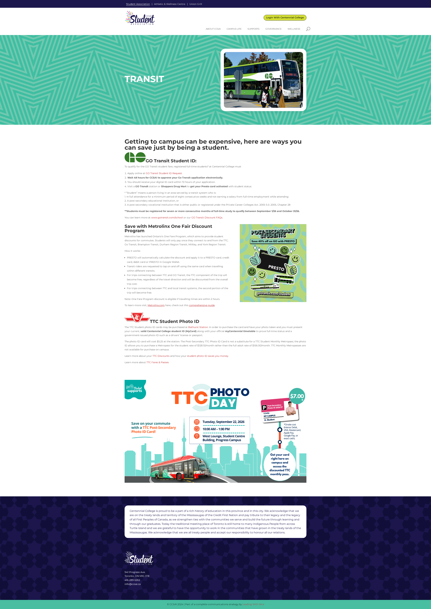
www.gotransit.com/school (167, 217)
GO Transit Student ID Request (164, 173)
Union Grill (195, 4)
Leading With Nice (253, 604)
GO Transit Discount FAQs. (207, 217)
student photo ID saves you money (207, 355)
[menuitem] (213, 29)
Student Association (138, 4)
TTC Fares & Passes (157, 362)
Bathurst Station (198, 327)
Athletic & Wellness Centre (169, 4)
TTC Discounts (161, 355)
